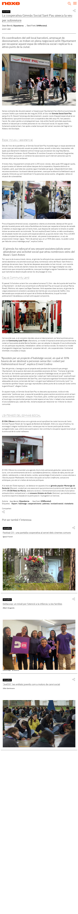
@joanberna (19, 26)
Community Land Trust (17, 341)
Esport (14, 504)
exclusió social (57, 504)
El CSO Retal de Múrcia (16, 491)
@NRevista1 (42, 26)
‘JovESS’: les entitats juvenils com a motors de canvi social (31, 684)
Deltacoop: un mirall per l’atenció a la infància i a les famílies (32, 604)
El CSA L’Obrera (8, 421)
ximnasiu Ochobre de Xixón (41, 493)
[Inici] (18, 3)
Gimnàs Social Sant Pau (62, 114)
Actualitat (6, 11)
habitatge (23, 504)
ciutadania (68, 504)
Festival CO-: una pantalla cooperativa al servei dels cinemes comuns (37, 533)
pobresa (46, 504)
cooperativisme (34, 504)
